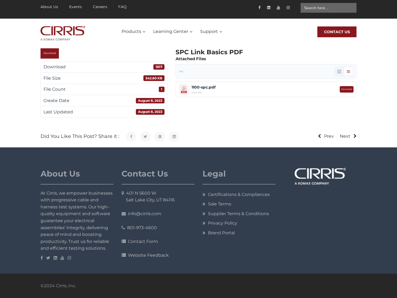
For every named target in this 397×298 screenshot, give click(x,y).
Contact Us (337, 31)
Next (345, 136)
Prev (329, 136)
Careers (100, 6)
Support (209, 31)
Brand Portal (221, 232)
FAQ (122, 6)
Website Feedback (147, 255)
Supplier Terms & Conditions (238, 213)
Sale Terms (219, 203)
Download (49, 53)
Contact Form (142, 241)
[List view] (348, 71)
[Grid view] (339, 71)
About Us (49, 6)
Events (75, 6)
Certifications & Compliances (239, 194)
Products (131, 31)
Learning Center (170, 31)
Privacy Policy (222, 223)
